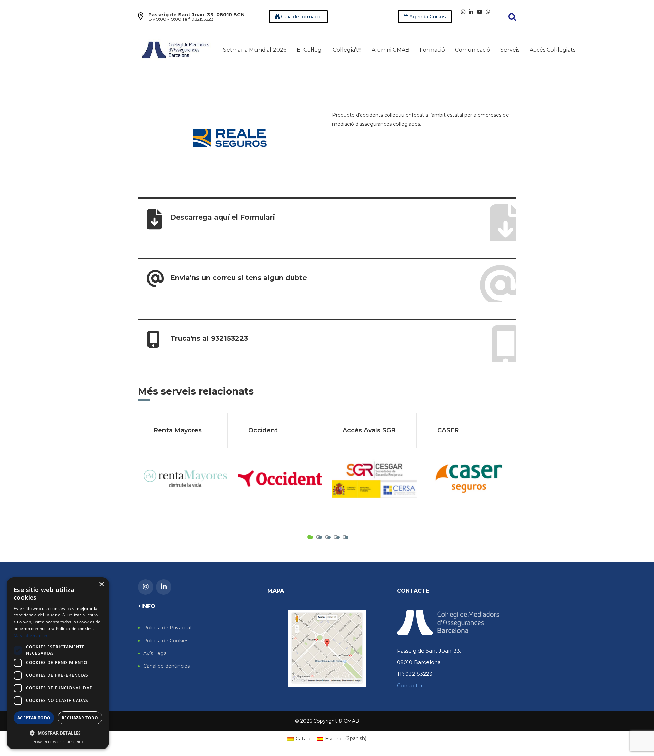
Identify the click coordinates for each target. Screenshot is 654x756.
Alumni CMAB (390, 50)
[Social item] (463, 11)
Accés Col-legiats (552, 50)
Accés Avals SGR (369, 430)
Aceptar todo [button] (34, 718)
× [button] (101, 584)
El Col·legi (310, 50)
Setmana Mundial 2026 (254, 50)
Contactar (410, 685)
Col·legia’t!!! (347, 50)
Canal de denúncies (166, 666)
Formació (432, 50)
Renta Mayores (178, 430)
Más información (30, 635)
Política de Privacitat (167, 628)
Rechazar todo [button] (80, 718)
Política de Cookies (165, 641)
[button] (58, 733)
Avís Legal (155, 653)
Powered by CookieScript (58, 741)
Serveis (509, 50)
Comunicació (472, 50)
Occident (263, 430)
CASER (448, 430)
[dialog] (58, 663)
